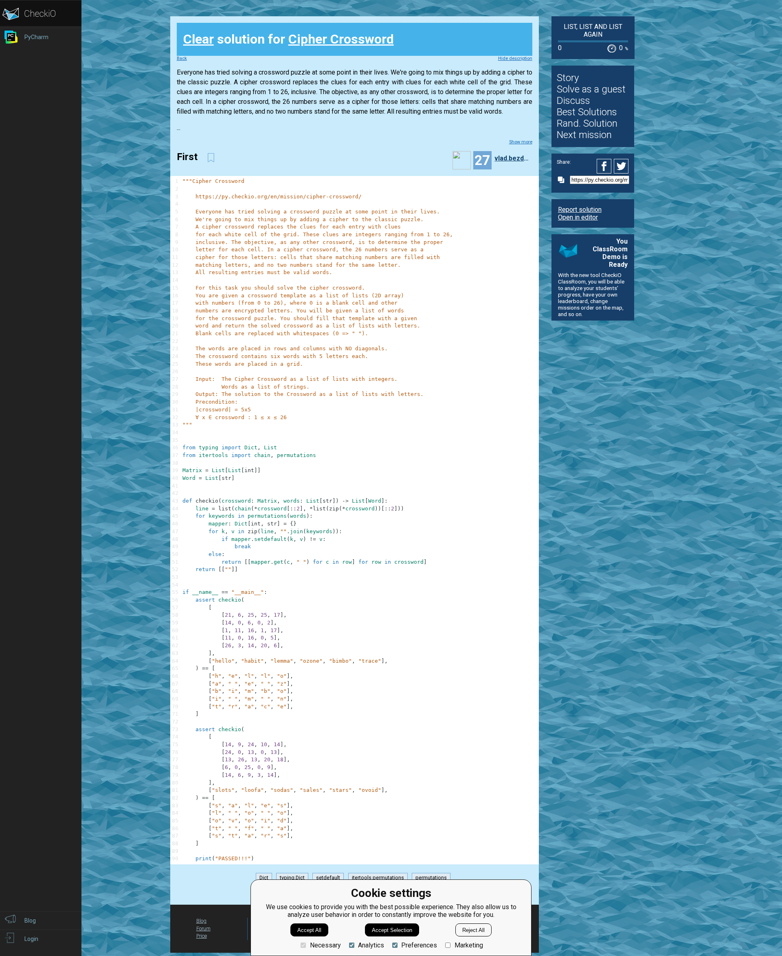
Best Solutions (587, 112)
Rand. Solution (587, 123)
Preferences (419, 945)
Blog (201, 921)
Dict (263, 878)
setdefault (328, 878)
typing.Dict (292, 878)
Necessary (325, 945)
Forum (203, 928)
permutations (431, 878)
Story (568, 78)
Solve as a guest (591, 89)
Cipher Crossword (341, 39)
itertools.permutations (378, 878)
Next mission (584, 135)
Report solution (580, 209)
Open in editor (578, 217)
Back (182, 58)
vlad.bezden (512, 158)
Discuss (573, 100)
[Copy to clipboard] (563, 180)
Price (201, 936)
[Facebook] (605, 166)
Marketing (469, 945)
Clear (198, 39)
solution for (288, 39)
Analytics (371, 945)
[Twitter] (621, 166)
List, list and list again (593, 30)
